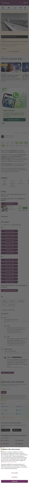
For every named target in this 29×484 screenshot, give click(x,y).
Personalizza (14, 477)
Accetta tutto (14, 481)
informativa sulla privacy (10, 461)
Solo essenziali (14, 473)
